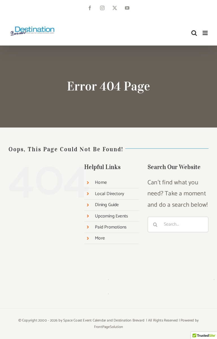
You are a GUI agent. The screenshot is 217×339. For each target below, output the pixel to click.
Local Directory (109, 194)
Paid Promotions (111, 227)
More (100, 238)
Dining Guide (107, 205)
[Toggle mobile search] (194, 33)
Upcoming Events (111, 216)
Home (101, 182)
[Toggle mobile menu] (206, 33)
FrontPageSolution (108, 327)
